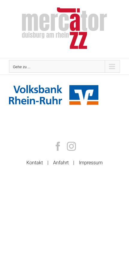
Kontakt (34, 163)
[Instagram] (71, 146)
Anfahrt (61, 163)
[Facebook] (57, 146)
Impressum (91, 163)
